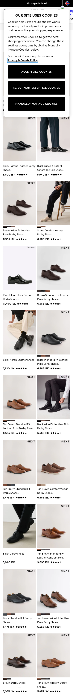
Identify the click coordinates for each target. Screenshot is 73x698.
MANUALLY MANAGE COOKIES (36, 104)
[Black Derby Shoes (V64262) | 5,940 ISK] (19, 526)
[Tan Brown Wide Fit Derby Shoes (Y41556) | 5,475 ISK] (53, 655)
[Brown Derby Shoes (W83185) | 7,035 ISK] (19, 655)
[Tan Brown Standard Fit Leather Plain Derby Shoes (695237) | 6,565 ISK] (19, 397)
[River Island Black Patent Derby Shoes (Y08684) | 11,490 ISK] (19, 268)
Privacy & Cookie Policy (23, 60)
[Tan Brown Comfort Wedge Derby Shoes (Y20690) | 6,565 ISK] (53, 462)
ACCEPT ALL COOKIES (36, 71)
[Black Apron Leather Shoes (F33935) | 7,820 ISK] (19, 332)
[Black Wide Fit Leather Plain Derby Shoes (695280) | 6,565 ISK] (53, 397)
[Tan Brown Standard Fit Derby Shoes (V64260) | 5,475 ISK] (19, 462)
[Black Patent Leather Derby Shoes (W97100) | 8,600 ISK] (19, 138)
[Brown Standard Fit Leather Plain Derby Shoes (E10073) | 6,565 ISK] (53, 268)
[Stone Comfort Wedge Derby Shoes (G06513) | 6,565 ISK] (53, 203)
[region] (36, 63)
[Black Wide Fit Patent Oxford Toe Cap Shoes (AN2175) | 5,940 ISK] (53, 138)
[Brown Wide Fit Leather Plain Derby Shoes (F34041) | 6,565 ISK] (19, 203)
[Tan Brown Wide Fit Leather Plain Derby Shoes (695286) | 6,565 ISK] (53, 591)
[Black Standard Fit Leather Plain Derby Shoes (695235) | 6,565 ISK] (53, 332)
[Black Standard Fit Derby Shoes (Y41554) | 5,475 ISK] (19, 591)
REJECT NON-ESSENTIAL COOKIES (36, 87)
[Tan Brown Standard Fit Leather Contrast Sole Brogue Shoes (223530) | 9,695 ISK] (53, 526)
